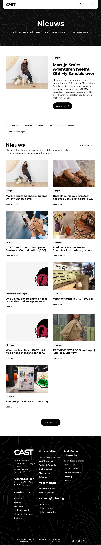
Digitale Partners (46, 508)
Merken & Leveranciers (49, 457)
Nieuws (17, 502)
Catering (43, 477)
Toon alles (15, 126)
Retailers (28, 126)
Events (50, 126)
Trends (71, 126)
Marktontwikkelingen (16, 132)
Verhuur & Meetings (23, 510)
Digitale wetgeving (47, 512)
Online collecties (46, 469)
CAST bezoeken (46, 461)
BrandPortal (44, 504)
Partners (18, 518)
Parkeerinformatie (47, 465)
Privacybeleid (44, 539)
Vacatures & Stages (23, 514)
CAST (61, 126)
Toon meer (49, 422)
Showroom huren (47, 489)
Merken (40, 126)
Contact (67, 481)
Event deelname (46, 492)
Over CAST (19, 506)
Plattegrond (44, 473)
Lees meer (60, 106)
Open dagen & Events (74, 461)
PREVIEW (18, 498)
